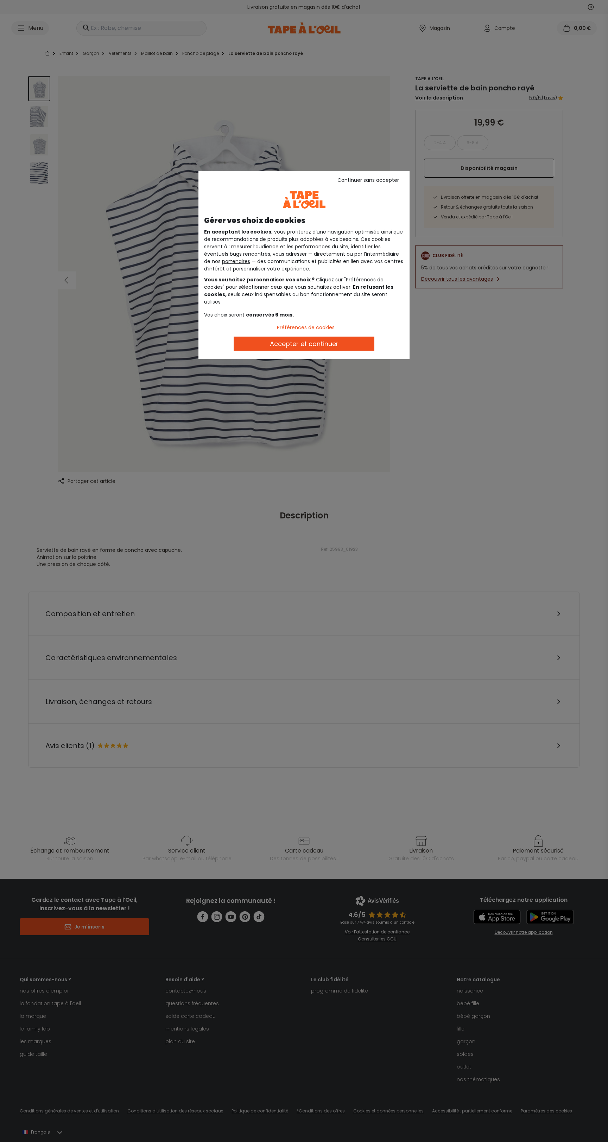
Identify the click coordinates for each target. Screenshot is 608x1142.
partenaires (236, 261)
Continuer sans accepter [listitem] (368, 180)
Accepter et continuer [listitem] (304, 343)
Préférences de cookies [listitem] (306, 327)
